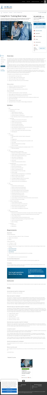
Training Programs (5, 12)
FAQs (1, 63)
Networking (10, 12)
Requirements (3, 59)
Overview (2, 55)
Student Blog (40, 385)
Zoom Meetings (11, 251)
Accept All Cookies (9, 389)
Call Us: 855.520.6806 (42, 12)
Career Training (20, 385)
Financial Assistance (34, 386)
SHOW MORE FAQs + (10, 352)
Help (32, 387)
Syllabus (2, 57)
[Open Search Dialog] (45, 1)
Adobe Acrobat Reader (12, 250)
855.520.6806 (3, 70)
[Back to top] (23, 384)
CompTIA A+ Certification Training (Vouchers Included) (26, 372)
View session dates (38, 30)
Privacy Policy (30, 392)
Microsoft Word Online (12, 248)
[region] (9, 386)
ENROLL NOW (39, 24)
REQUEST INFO (42, 48)
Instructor (2, 61)
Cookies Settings (9, 391)
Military (33, 385)
